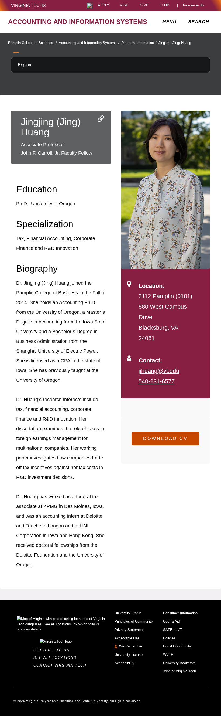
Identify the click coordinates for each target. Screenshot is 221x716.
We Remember (130, 646)
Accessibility (124, 663)
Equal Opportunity (177, 646)
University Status (128, 613)
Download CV (165, 438)
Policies (169, 638)
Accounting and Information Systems (89, 43)
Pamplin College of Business (32, 43)
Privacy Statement (129, 630)
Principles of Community (134, 621)
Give (144, 5)
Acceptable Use (127, 638)
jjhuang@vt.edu (159, 370)
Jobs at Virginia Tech (179, 671)
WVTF (168, 655)
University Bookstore (179, 663)
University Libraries (129, 655)
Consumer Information (180, 613)
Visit (124, 5)
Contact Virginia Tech (61, 665)
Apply (103, 5)
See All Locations (56, 658)
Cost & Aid (171, 621)
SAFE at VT (172, 630)
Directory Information (139, 43)
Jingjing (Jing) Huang (174, 43)
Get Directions (52, 650)
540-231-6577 (157, 381)
